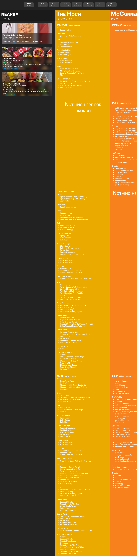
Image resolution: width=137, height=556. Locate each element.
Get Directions (15, 43)
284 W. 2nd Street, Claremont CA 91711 (14, 86)
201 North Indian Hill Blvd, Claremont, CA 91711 (17, 37)
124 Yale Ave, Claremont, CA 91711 (13, 60)
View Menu (6, 43)
